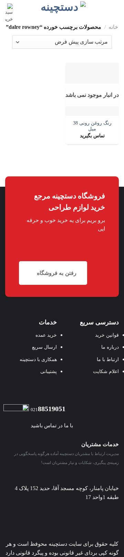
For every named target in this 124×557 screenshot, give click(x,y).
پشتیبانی (48, 371)
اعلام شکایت (106, 371)
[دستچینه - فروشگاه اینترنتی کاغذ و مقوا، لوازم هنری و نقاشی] (62, 7)
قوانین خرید (107, 335)
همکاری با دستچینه (38, 359)
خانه (113, 27)
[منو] (115, 8)
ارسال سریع (44, 347)
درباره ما (110, 347)
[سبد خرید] (9, 13)
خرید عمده (46, 335)
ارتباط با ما (108, 359)
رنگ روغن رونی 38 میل (92, 126)
